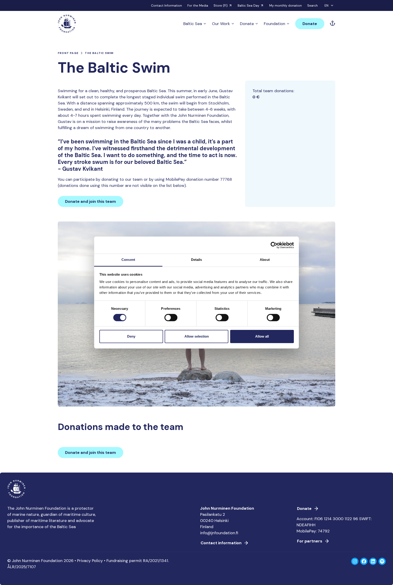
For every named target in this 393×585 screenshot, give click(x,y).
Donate (247, 23)
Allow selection (196, 336)
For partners (309, 541)
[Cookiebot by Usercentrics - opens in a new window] (274, 245)
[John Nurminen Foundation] (67, 24)
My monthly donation (285, 5)
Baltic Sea (192, 23)
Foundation (274, 23)
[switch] (170, 319)
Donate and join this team (90, 201)
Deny (131, 336)
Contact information (221, 543)
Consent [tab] (128, 260)
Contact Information (166, 5)
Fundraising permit (124, 560)
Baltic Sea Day (248, 5)
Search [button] (312, 5)
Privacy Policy (90, 560)
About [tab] (265, 260)
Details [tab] (196, 260)
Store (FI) (221, 5)
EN (326, 5)
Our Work (221, 23)
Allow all (262, 336)
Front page (68, 53)
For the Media (197, 5)
